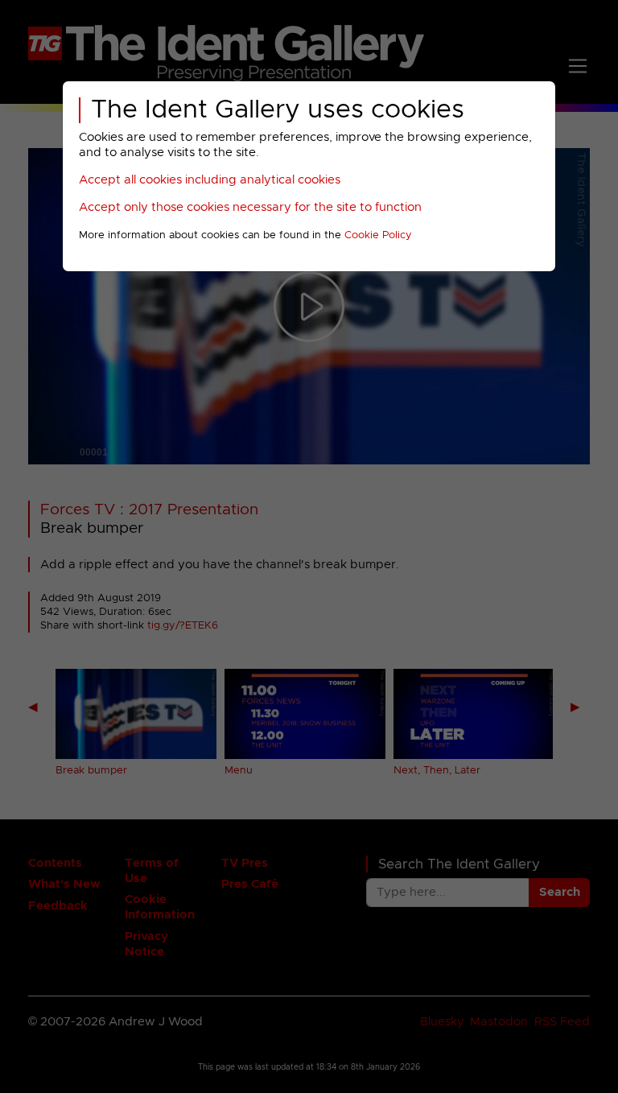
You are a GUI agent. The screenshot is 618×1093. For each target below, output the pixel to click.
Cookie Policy (378, 235)
